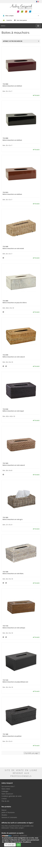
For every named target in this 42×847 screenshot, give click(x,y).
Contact (4, 799)
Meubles (4, 815)
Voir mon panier (22, 20)
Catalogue (5, 791)
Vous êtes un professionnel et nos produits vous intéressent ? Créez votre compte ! (17, 827)
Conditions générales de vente (12, 796)
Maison (4, 810)
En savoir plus (9, 845)
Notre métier (6, 789)
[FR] (38, 1)
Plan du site (5, 801)
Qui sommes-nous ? (8, 786)
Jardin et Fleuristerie (8, 812)
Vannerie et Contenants (9, 817)
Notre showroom (7, 794)
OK (19, 845)
